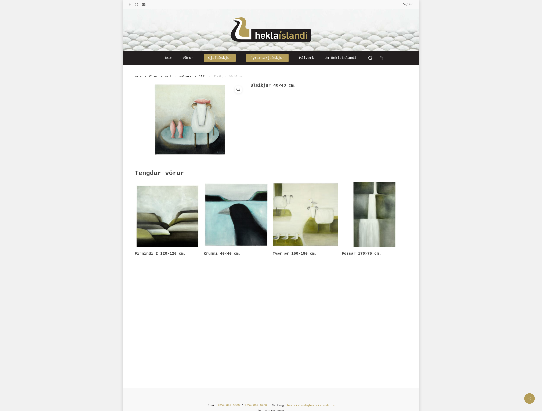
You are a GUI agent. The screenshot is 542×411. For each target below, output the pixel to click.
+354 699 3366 (229, 405)
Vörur (153, 76)
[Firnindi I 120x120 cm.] (167, 214)
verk (168, 76)
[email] (143, 4)
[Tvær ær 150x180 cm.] (305, 214)
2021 (202, 76)
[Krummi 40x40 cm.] (236, 214)
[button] (238, 89)
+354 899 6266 (256, 405)
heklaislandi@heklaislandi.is (311, 405)
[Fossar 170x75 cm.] (374, 214)
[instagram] (136, 4)
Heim (138, 76)
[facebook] (130, 4)
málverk (185, 76)
